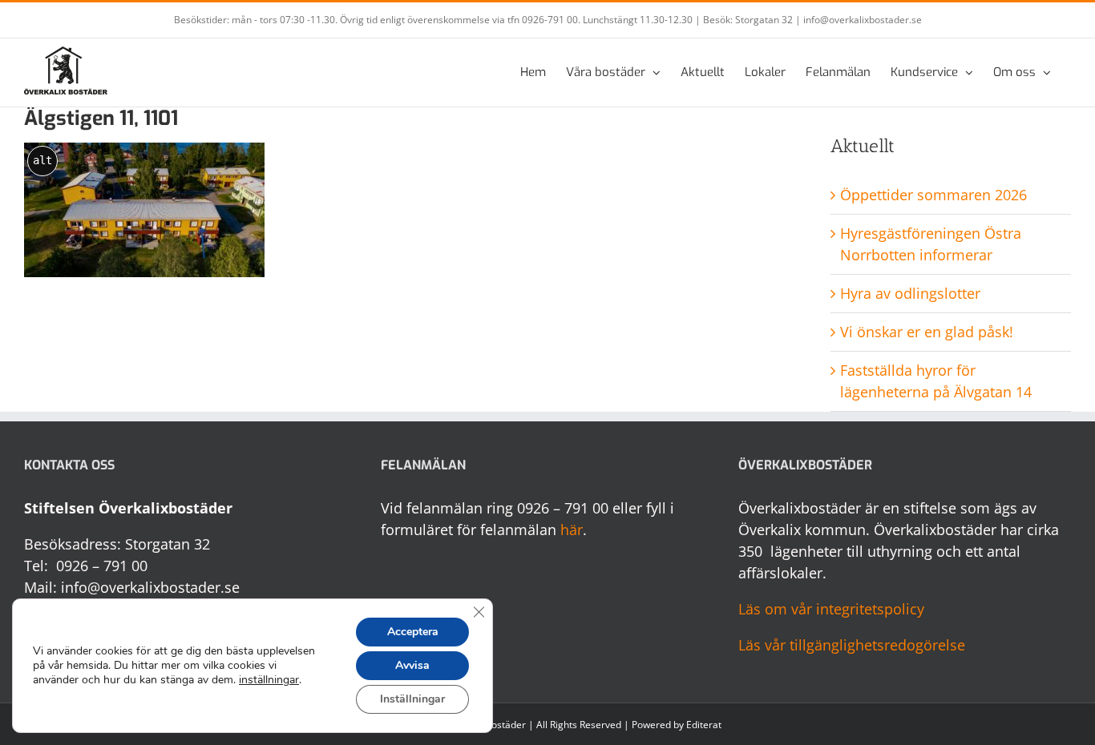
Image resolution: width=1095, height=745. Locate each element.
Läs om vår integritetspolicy (831, 608)
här (571, 529)
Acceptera (412, 631)
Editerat (703, 724)
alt (42, 160)
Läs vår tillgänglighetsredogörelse (851, 644)
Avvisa (412, 665)
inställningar (269, 680)
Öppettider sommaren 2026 (933, 194)
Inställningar (412, 699)
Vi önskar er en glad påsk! (926, 331)
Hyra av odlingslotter (910, 293)
